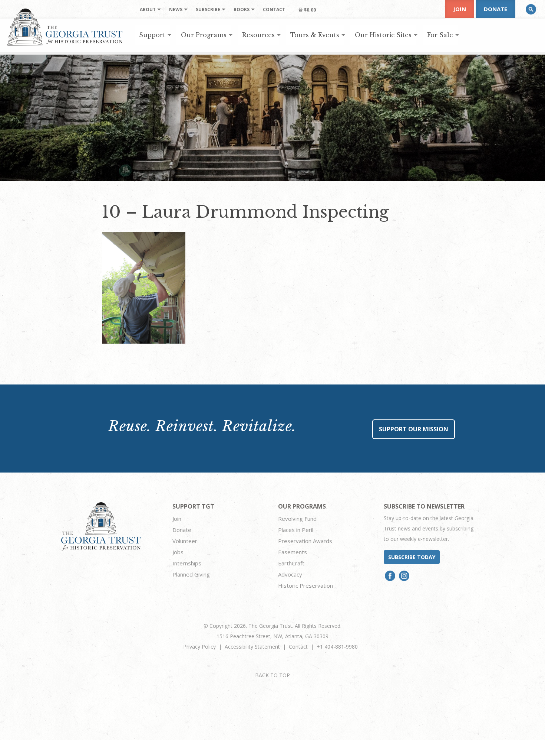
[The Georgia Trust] (65, 27)
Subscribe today (411, 557)
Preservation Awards (305, 541)
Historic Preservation (305, 585)
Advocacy (290, 574)
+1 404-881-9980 (337, 646)
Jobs (178, 552)
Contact (298, 646)
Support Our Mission (413, 429)
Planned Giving (191, 574)
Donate (495, 9)
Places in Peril (295, 529)
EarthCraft (291, 563)
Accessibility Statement (252, 646)
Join (459, 9)
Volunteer (184, 541)
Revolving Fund (297, 518)
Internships (186, 563)
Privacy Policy (199, 646)
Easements (292, 552)
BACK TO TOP (272, 675)
